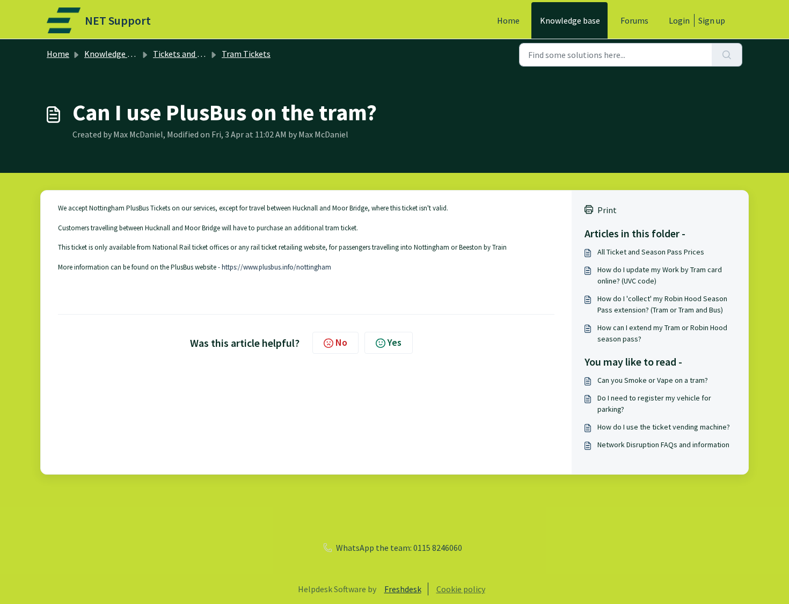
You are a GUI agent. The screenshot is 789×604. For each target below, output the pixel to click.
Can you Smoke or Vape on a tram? (652, 380)
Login (679, 20)
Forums (634, 20)
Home (508, 20)
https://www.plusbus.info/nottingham (276, 267)
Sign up (711, 20)
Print (607, 210)
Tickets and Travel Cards (197, 53)
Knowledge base (570, 20)
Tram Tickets (246, 53)
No (341, 342)
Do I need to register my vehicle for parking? (654, 403)
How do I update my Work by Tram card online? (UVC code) (659, 275)
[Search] (727, 55)
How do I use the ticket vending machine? (663, 427)
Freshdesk (402, 589)
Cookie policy (460, 589)
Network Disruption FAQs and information (663, 444)
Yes (394, 342)
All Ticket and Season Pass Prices (650, 252)
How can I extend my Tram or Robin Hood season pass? (662, 333)
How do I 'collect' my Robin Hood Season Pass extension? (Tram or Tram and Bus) (662, 304)
